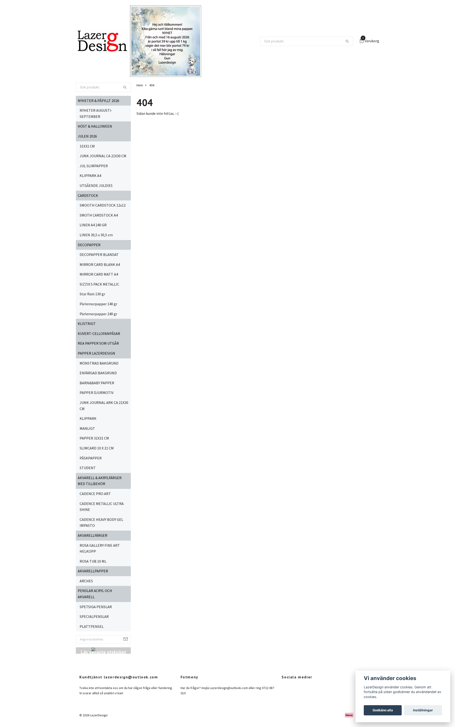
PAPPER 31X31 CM (94, 438)
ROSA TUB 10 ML (93, 561)
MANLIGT (87, 428)
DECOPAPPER (89, 244)
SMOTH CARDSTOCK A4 (99, 215)
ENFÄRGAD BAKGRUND (98, 372)
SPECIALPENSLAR (94, 616)
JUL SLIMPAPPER (94, 165)
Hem (139, 85)
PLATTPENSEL (92, 626)
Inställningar (423, 710)
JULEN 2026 (87, 136)
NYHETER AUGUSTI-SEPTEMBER (96, 113)
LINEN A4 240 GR (93, 224)
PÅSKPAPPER (91, 458)
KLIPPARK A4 (90, 175)
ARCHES (86, 581)
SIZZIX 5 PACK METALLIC (99, 284)
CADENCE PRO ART (95, 493)
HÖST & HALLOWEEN (95, 126)
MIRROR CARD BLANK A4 (100, 264)
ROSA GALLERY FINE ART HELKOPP (100, 548)
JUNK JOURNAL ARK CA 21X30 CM (104, 405)
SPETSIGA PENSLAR (96, 606)
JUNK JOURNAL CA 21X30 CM (103, 155)
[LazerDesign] (102, 41)
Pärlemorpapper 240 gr (98, 313)
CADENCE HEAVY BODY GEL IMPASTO (101, 522)
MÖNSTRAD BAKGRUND (99, 363)
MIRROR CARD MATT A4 (99, 274)
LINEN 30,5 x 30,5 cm (96, 234)
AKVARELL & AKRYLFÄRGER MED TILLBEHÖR (100, 480)
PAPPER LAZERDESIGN (96, 353)
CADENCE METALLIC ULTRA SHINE (102, 506)
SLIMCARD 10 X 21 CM (97, 448)
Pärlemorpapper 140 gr (98, 303)
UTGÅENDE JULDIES (96, 185)
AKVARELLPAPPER (93, 571)
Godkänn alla (383, 710)
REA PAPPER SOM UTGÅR (98, 343)
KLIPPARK (88, 418)
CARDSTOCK (88, 195)
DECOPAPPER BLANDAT (99, 254)
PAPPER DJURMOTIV (97, 392)
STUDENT (88, 467)
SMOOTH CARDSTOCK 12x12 (103, 205)
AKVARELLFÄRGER (92, 535)
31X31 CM (87, 146)
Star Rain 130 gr (92, 294)
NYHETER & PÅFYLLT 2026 (98, 100)
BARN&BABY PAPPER (97, 382)
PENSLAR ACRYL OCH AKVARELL (95, 593)
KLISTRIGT (87, 323)
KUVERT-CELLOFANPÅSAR (99, 333)
